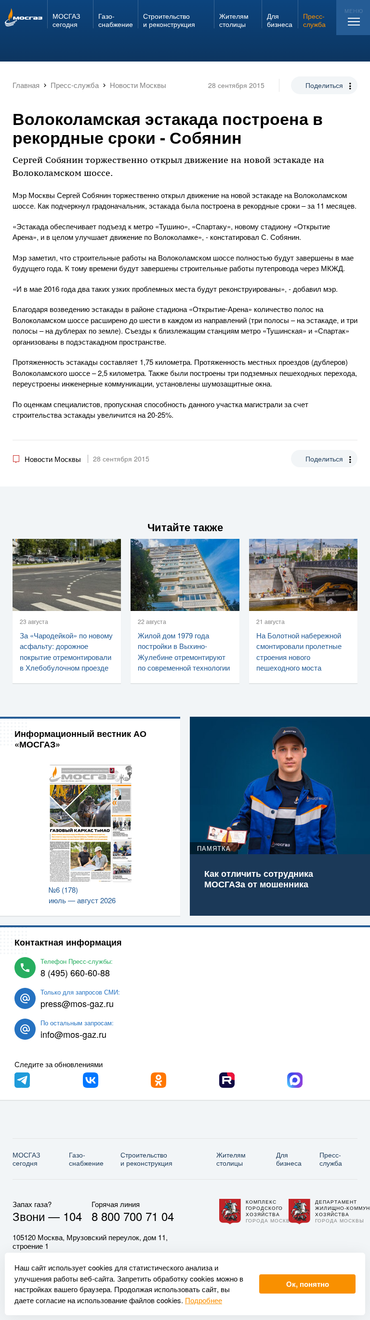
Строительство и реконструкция (146, 1159)
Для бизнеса (289, 1159)
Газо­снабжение (86, 1159)
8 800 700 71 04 (133, 1216)
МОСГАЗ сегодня (26, 1159)
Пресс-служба (330, 1159)
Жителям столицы (231, 1159)
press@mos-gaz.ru (77, 1003)
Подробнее (203, 1300)
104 (72, 1216)
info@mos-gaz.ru (73, 1034)
